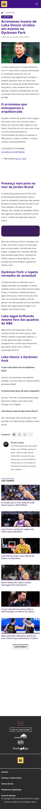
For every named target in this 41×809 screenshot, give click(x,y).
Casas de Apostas (8, 795)
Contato (4, 772)
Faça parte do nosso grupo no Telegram (20, 231)
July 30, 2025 (20, 158)
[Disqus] (20, 686)
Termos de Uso (7, 784)
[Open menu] (37, 4)
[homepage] (4, 4)
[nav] (2, 12)
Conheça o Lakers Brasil (11, 778)
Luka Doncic (20, 646)
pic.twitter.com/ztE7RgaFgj (13, 152)
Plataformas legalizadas (11, 789)
